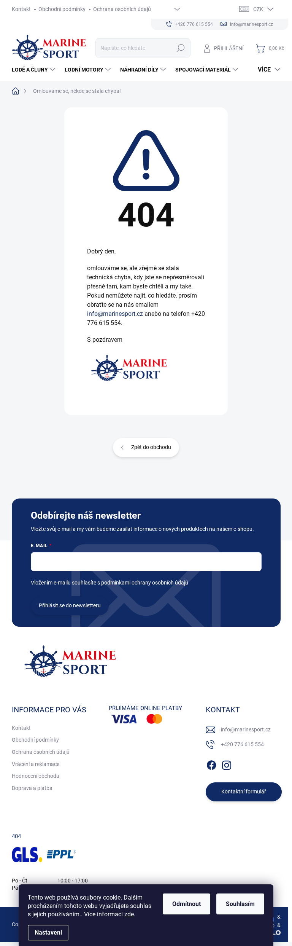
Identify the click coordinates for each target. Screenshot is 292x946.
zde (129, 914)
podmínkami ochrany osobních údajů (144, 583)
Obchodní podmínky (62, 9)
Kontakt (21, 9)
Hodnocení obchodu (35, 776)
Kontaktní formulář (243, 791)
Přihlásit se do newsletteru (70, 605)
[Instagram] (226, 763)
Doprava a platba (32, 788)
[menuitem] (34, 69)
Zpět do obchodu (151, 447)
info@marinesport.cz (115, 313)
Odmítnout (186, 904)
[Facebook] (211, 763)
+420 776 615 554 (242, 744)
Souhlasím (240, 904)
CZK (258, 9)
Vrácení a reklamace (35, 764)
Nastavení (48, 932)
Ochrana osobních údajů (122, 9)
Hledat (180, 48)
